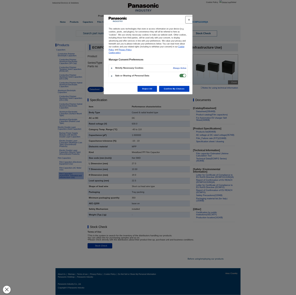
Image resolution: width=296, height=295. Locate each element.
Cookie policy (115, 53)
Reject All (147, 89)
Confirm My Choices (174, 89)
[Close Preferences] (7, 289)
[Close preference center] (189, 19)
